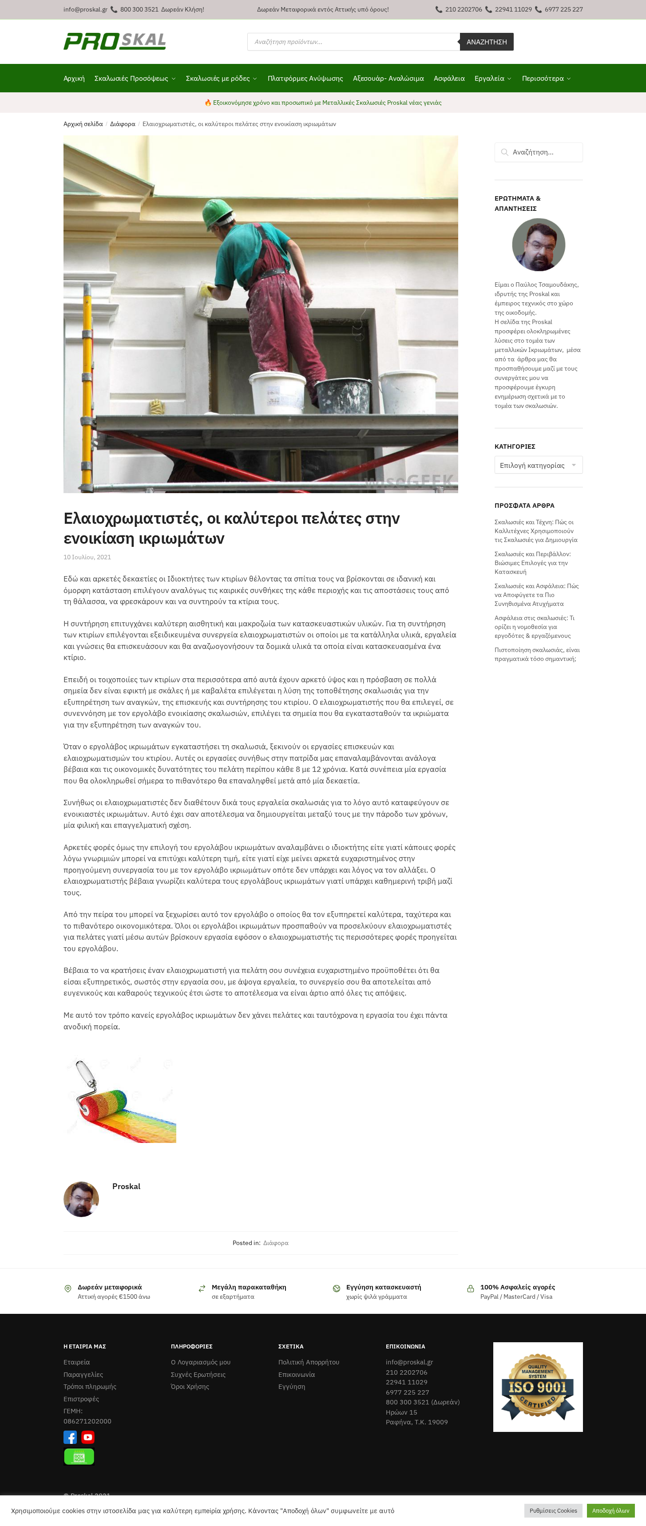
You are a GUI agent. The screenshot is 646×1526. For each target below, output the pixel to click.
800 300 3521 (139, 9)
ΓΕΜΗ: (73, 1411)
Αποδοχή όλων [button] (611, 1510)
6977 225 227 (564, 9)
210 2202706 (463, 9)
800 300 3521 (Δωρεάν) (423, 1402)
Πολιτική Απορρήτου (309, 1362)
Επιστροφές (81, 1399)
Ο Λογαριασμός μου (201, 1362)
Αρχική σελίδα (83, 124)
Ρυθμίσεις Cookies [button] (553, 1510)
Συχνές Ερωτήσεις (198, 1374)
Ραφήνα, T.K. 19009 (417, 1422)
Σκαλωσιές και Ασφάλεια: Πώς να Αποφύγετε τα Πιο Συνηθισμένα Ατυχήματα (537, 595)
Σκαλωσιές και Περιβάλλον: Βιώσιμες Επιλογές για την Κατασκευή (533, 563)
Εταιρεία (76, 1362)
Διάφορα (122, 124)
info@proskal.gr (85, 9)
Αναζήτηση (487, 41)
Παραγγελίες (83, 1374)
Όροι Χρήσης (190, 1386)
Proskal (126, 1186)
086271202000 (87, 1421)
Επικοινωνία (296, 1374)
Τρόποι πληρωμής (89, 1386)
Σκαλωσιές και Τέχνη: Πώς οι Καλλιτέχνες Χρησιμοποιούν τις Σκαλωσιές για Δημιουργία (536, 531)
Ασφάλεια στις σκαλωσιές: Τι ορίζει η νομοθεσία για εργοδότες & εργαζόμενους (535, 627)
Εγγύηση (291, 1386)
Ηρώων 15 (401, 1412)
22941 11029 (513, 9)
